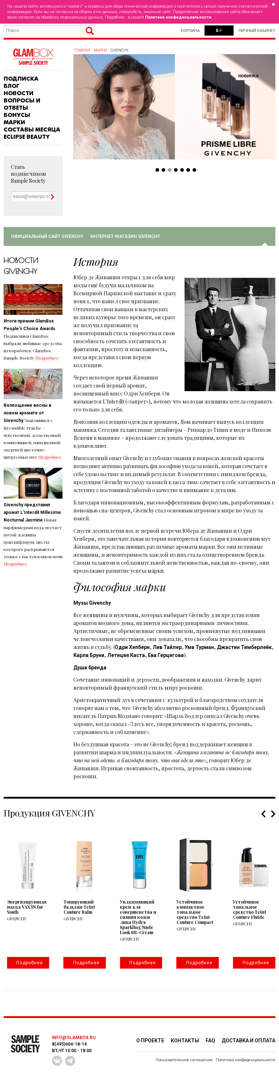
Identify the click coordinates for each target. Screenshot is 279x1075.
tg (70, 1061)
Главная (81, 50)
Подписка (21, 78)
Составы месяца (32, 129)
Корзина (190, 30)
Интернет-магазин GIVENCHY (125, 236)
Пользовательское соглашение (184, 1060)
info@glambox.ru (74, 1037)
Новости (18, 93)
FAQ (210, 1040)
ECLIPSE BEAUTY (27, 137)
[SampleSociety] (33, 56)
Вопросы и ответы (22, 104)
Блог (11, 86)
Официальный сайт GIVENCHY (47, 236)
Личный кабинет (256, 30)
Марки (14, 122)
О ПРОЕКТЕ (150, 1040)
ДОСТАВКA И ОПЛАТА (248, 1040)
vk (57, 1061)
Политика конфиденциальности (245, 1060)
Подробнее (47, 358)
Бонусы (17, 115)
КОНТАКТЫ (185, 1040)
